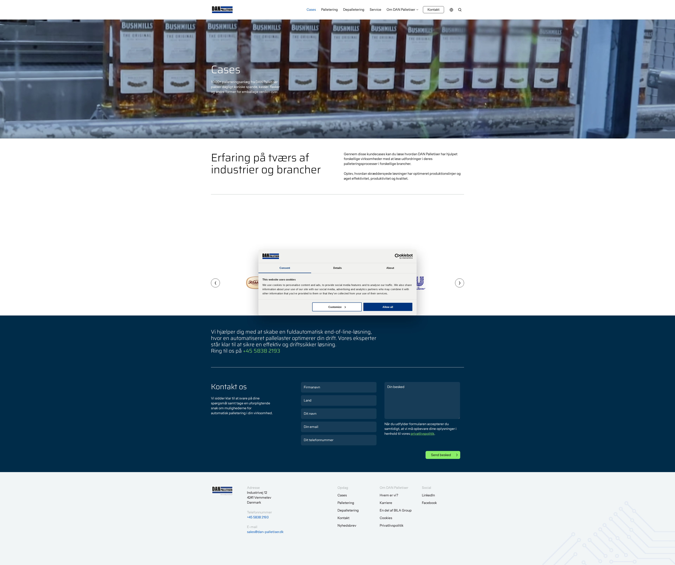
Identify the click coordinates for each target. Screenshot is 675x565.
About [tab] (390, 267)
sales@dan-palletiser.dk (265, 532)
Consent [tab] (284, 267)
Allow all (387, 306)
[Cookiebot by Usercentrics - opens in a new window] (397, 256)
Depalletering (353, 10)
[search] (459, 9)
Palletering (329, 10)
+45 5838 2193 (261, 351)
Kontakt (433, 10)
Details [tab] (337, 267)
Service (375, 10)
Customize (335, 306)
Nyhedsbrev (347, 525)
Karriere (386, 503)
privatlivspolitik (422, 434)
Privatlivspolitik (391, 525)
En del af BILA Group (396, 510)
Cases (311, 10)
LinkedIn (428, 495)
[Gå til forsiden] (222, 9)
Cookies (386, 518)
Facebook (429, 503)
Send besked (441, 455)
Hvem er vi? (389, 495)
